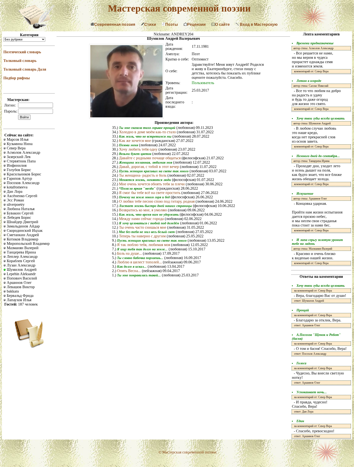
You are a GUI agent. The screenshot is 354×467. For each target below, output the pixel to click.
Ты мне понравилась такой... (139, 275)
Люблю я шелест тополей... (140, 262)
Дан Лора (14, 191)
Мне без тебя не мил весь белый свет (147, 232)
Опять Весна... (129, 271)
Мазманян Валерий (22, 248)
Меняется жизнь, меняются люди (145, 180)
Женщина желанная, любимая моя (146, 162)
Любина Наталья (20, 209)
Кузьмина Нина (19, 144)
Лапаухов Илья (18, 300)
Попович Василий (21, 278)
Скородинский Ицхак (24, 230)
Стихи (150, 24)
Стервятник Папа (21, 161)
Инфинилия (16, 165)
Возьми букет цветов (135, 154)
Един (300, 421)
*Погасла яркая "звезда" (138, 188)
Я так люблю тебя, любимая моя (144, 245)
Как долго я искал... (132, 266)
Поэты (171, 24)
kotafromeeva (16, 187)
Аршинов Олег (19, 282)
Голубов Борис (18, 170)
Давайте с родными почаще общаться (150, 158)
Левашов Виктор (20, 287)
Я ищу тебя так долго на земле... (143, 249)
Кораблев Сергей (20, 261)
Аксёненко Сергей (21, 196)
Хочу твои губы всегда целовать (320, 118)
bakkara (12, 291)
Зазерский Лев (18, 157)
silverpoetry (15, 204)
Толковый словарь (19, 61)
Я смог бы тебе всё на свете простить (150, 193)
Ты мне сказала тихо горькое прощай (147, 128)
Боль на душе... (130, 253)
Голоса (301, 363)
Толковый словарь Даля (24, 69)
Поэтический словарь (22, 52)
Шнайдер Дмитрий (22, 222)
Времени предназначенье (315, 43)
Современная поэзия (114, 24)
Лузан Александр (20, 265)
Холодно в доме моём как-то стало (148, 132)
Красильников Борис (23, 174)
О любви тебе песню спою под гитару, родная (157, 201)
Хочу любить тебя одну (138, 149)
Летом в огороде (308, 81)
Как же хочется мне (135, 141)
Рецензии (196, 24)
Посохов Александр (22, 183)
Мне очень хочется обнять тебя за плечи (152, 184)
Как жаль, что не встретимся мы (145, 136)
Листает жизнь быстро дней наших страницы (156, 206)
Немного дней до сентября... (318, 156)
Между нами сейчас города (142, 219)
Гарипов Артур (19, 178)
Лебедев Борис (18, 217)
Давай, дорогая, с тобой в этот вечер (149, 167)
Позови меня (129, 145)
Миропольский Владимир (28, 243)
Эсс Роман (15, 200)
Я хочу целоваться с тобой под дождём (149, 223)
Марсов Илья (17, 139)
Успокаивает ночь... (311, 392)
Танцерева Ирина (21, 252)
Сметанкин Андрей (22, 235)
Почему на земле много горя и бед (145, 197)
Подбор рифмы (16, 78)
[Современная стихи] (36, 27)
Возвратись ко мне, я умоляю (143, 210)
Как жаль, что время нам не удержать (149, 214)
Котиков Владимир (22, 239)
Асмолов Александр (23, 152)
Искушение (304, 193)
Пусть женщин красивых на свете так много (154, 171)
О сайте (222, 24)
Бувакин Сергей (19, 213)
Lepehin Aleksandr (21, 274)
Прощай (302, 310)
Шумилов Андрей (21, 269)
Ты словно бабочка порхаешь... (140, 258)
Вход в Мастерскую (258, 24)
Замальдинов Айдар (23, 226)
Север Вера (16, 148)
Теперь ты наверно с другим (143, 236)
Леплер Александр (22, 256)
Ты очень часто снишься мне (143, 227)
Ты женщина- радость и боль (143, 175)
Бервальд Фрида (19, 296)
